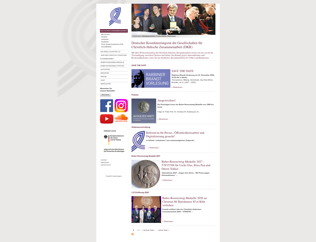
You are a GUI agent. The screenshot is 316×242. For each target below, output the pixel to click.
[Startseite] (110, 25)
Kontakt (104, 160)
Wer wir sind (105, 34)
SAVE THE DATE (138, 65)
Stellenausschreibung (140, 127)
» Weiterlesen (177, 87)
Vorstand (104, 37)
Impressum (105, 162)
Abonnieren (105, 95)
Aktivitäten (105, 69)
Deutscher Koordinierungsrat (114, 31)
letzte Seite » (164, 230)
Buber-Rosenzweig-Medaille (112, 62)
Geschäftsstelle (106, 47)
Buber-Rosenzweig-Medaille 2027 (145, 156)
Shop (103, 80)
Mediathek (105, 73)
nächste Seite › (149, 230)
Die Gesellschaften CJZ (110, 52)
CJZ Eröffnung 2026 (140, 192)
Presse (104, 77)
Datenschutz (106, 165)
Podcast (134, 95)
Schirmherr (105, 39)
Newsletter (106, 84)
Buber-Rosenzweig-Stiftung (112, 66)
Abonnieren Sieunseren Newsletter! (107, 90)
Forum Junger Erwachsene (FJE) (112, 44)
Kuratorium (105, 42)
